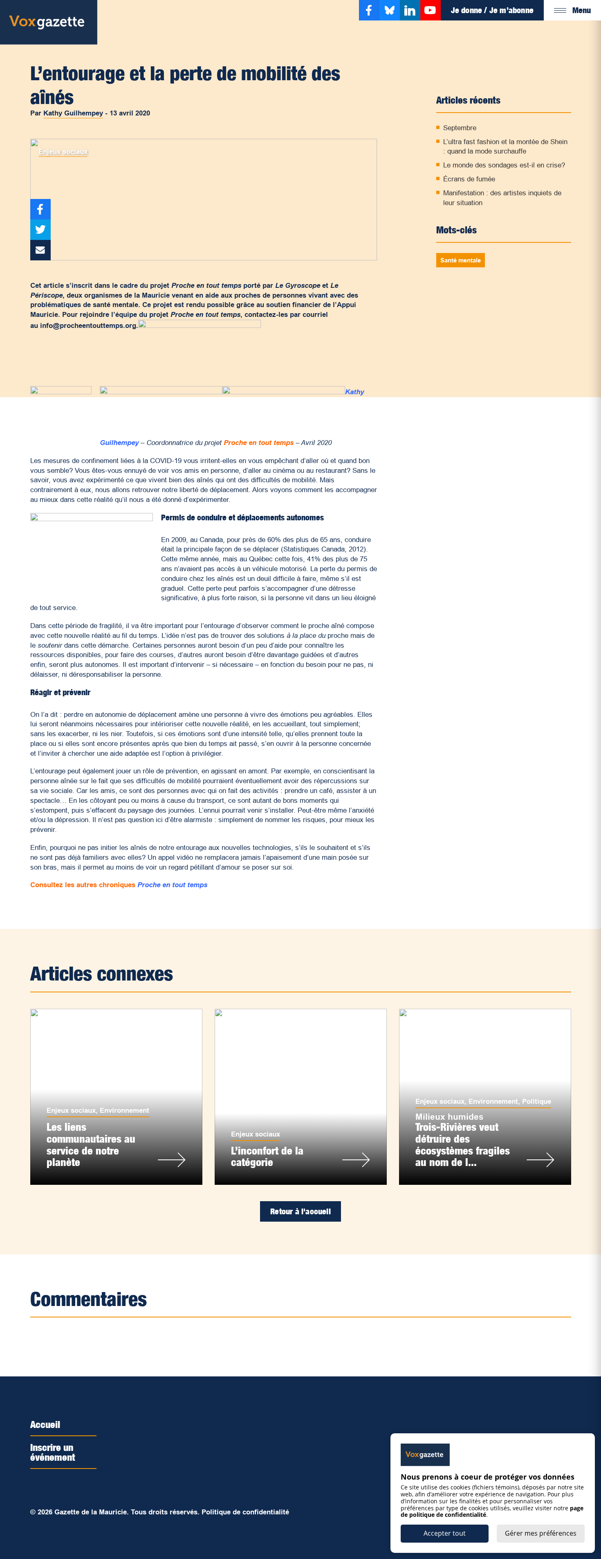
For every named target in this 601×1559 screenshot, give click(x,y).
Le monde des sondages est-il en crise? (504, 165)
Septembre (459, 128)
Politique (536, 1101)
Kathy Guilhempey (73, 113)
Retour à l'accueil (300, 1211)
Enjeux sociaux (62, 152)
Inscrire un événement (52, 1452)
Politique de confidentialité (245, 1512)
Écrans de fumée (469, 179)
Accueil (45, 1424)
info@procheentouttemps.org (88, 326)
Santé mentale (460, 260)
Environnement (124, 1110)
